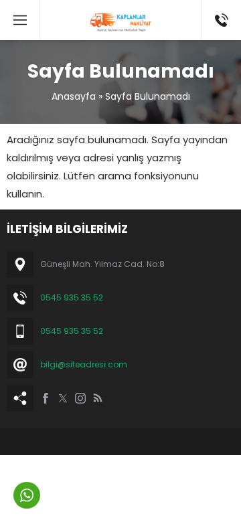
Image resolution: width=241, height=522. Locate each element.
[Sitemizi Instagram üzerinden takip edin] (80, 398)
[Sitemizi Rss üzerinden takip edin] (97, 398)
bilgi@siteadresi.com (83, 364)
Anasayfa (74, 96)
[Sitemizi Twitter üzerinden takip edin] (63, 398)
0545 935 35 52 (71, 297)
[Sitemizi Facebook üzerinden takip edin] (45, 398)
